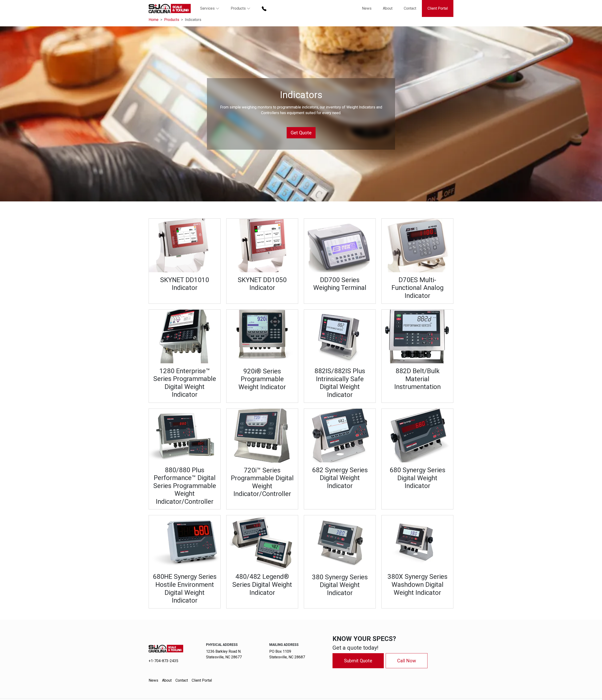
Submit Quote (358, 661)
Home (153, 19)
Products (171, 19)
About (387, 8)
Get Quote (301, 133)
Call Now (406, 661)
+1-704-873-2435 (163, 661)
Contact (410, 8)
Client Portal (438, 8)
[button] (209, 8)
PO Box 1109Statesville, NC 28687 (287, 654)
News (367, 8)
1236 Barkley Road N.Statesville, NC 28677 (224, 654)
